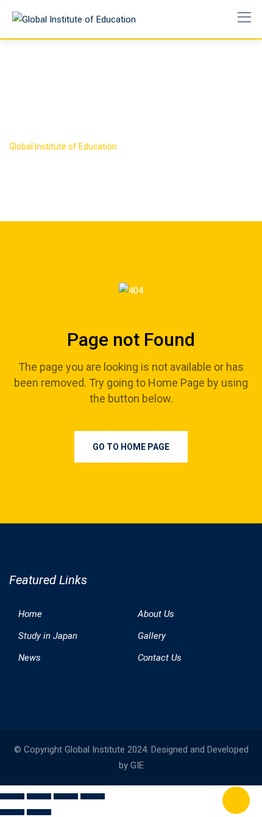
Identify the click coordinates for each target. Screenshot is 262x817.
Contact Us (160, 657)
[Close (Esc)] (92, 796)
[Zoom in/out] (12, 796)
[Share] (66, 796)
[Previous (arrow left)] (12, 812)
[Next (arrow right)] (39, 812)
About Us (156, 613)
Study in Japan (47, 635)
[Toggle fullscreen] (39, 796)
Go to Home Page (131, 447)
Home (30, 613)
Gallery (152, 635)
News (29, 657)
